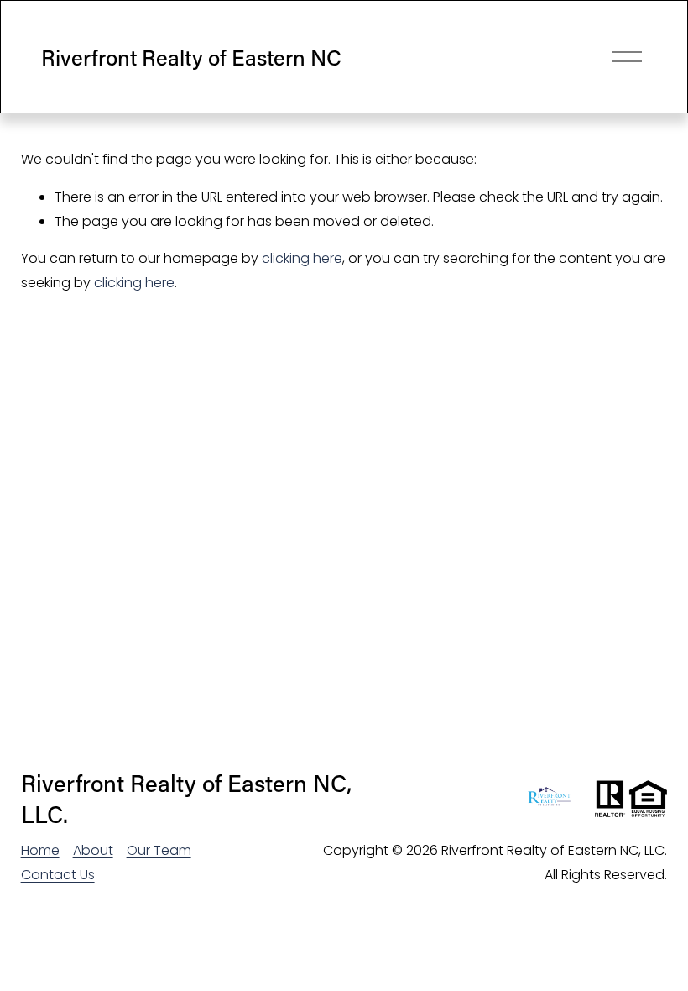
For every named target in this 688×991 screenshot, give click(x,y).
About (93, 850)
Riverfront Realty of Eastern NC (191, 57)
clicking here (302, 258)
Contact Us (58, 874)
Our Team (159, 850)
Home (40, 850)
